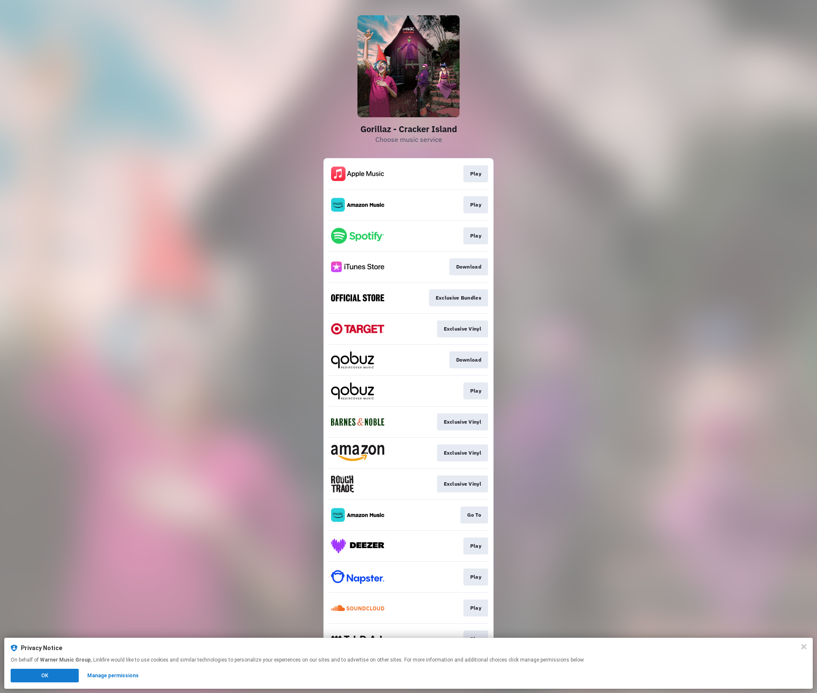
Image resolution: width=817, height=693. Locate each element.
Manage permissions (113, 676)
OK (44, 676)
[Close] (804, 646)
